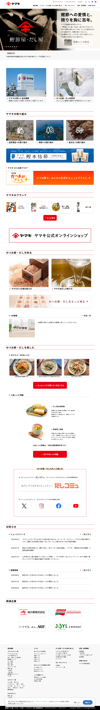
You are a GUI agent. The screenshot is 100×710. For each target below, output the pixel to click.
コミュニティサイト (70, 1)
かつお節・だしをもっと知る (63, 655)
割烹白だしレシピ (38, 671)
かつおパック (11, 684)
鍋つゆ (21, 688)
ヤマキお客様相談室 (84, 663)
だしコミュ (59, 658)
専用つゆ (15, 688)
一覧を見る (86, 534)
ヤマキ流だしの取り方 (61, 653)
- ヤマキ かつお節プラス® (85, 655)
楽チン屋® (10, 665)
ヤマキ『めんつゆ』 (13, 653)
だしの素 (10, 686)
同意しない (77, 702)
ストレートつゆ (12, 666)
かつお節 (10, 682)
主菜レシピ (37, 657)
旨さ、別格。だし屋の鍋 (14, 657)
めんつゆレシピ (38, 669)
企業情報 (81, 651)
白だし (9, 688)
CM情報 (58, 665)
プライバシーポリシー (42, 701)
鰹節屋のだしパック (13, 674)
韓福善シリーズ (12, 659)
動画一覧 (87, 315)
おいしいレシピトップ (40, 653)
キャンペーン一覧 (60, 667)
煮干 (18, 684)
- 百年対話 (81, 653)
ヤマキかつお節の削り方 (62, 651)
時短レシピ (37, 661)
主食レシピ (37, 655)
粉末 (22, 684)
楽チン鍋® (10, 663)
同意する (87, 702)
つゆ (23, 686)
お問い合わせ (92, 5)
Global (80, 1)
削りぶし (16, 682)
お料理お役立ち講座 (61, 657)
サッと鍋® (10, 661)
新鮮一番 (10, 668)
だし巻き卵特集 (38, 679)
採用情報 (81, 657)
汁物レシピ (37, 659)
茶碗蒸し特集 (37, 681)
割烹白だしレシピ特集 (40, 677)
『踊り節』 (10, 672)
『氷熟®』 (10, 670)
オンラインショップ (58, 1)
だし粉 (9, 676)
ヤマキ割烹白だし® (13, 655)
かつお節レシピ (38, 667)
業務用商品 (10, 689)
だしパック (17, 686)
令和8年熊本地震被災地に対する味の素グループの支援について (28, 56)
